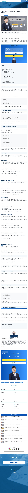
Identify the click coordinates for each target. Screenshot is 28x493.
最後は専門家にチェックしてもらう (8, 77)
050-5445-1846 (15, 356)
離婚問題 (2, 392)
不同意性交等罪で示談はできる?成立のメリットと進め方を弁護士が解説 (13, 419)
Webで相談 (14, 55)
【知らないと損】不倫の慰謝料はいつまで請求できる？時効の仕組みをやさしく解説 (5, 382)
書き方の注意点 (4, 70)
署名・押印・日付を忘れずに (7, 76)
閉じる (4, 65)
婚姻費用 (2, 399)
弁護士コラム (11, 382)
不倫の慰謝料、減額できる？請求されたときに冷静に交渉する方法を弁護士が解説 (19, 382)
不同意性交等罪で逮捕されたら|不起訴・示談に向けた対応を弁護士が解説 (13, 424)
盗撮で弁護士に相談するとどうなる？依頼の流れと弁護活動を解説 (12, 430)
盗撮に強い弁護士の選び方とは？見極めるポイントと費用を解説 (12, 427)
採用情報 (14, 472)
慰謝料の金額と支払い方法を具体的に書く (8, 72)
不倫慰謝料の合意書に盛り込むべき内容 (7, 69)
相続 (15, 392)
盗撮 (2, 406)
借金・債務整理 (17, 404)
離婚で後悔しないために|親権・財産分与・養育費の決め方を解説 (12, 416)
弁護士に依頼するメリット (5, 81)
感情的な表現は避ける (6, 71)
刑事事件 (2, 404)
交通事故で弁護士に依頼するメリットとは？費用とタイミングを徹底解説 (13, 438)
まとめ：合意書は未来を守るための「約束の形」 (8, 82)
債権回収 (16, 406)
